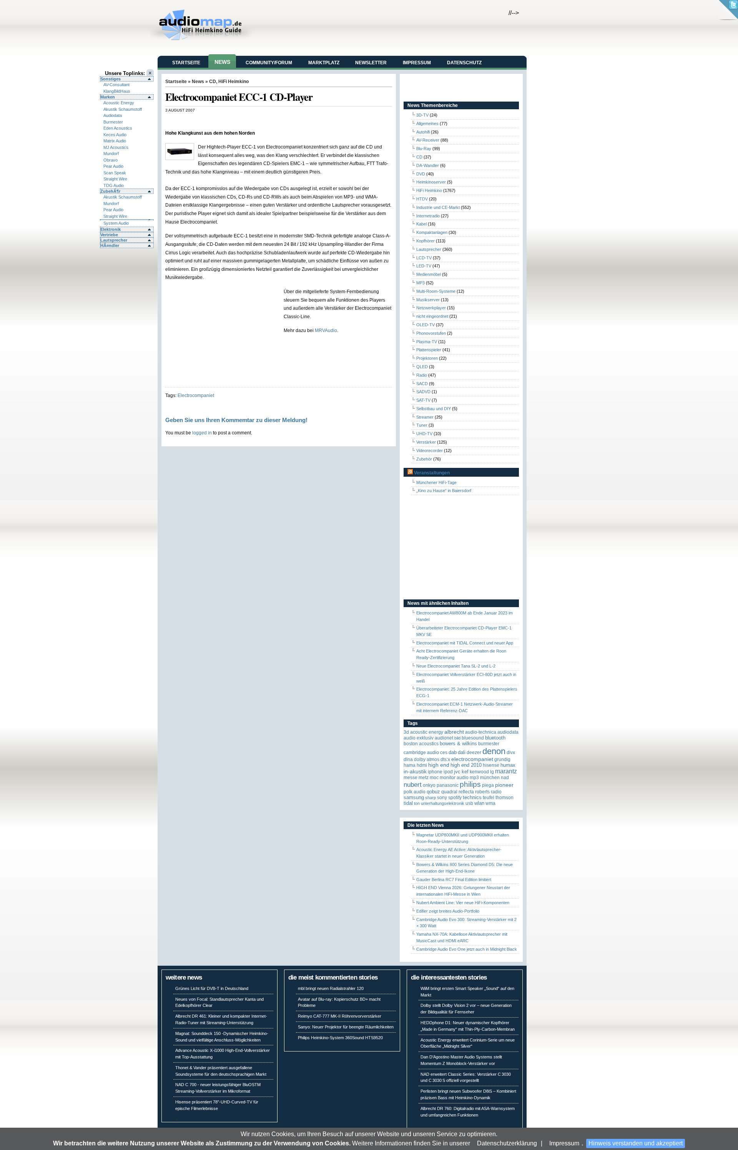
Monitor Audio (454, 777)
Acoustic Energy (118, 102)
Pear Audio (113, 166)
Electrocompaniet (196, 395)
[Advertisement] (255, 121)
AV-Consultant (116, 84)
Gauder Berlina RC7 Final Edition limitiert (453, 879)
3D (406, 732)
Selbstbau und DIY (433, 408)
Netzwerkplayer (431, 307)
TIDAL (408, 803)
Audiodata (112, 115)
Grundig (502, 759)
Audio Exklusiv (419, 738)
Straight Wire (115, 179)
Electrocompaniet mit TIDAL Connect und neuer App (464, 643)
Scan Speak (114, 172)
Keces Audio (114, 134)
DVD (420, 174)
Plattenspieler (428, 349)
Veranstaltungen (432, 473)
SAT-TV (423, 400)
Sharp (430, 797)
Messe (410, 777)
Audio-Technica (480, 732)
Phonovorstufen (431, 333)
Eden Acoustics (117, 128)
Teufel (488, 797)
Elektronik (110, 229)
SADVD (423, 391)
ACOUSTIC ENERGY (426, 732)
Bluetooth (495, 738)
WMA (490, 803)
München (490, 777)
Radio (421, 375)
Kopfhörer (425, 241)
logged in (202, 432)
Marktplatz (323, 62)
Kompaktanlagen (431, 232)
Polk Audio (415, 791)
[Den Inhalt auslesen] (410, 473)
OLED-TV (425, 324)
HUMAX (507, 765)
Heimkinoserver (431, 182)
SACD (422, 383)
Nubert (413, 784)
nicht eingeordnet (432, 316)
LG (492, 771)
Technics (472, 797)
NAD (505, 777)
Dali (461, 752)
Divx (511, 752)
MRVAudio (326, 330)
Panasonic (448, 785)
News (222, 62)
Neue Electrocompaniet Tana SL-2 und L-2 (455, 666)
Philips (470, 784)
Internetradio (428, 216)
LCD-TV (424, 257)
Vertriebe (109, 234)
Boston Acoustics (421, 743)
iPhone (435, 771)
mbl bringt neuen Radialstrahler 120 (331, 988)
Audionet (444, 738)
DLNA (408, 759)
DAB (453, 752)
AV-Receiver (427, 140)
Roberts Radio (488, 791)
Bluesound (473, 738)
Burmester (113, 122)
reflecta (466, 791)
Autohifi (423, 132)
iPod (448, 771)
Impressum (564, 1143)
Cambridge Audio (421, 752)
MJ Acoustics (115, 147)
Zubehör (424, 459)
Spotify (455, 797)
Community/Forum (269, 62)
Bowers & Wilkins (458, 743)
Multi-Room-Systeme (435, 291)
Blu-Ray (423, 148)
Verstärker (426, 442)
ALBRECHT (454, 732)
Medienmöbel (428, 274)
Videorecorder (429, 450)
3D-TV (422, 115)
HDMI (422, 765)
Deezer (474, 752)
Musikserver (428, 299)
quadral (449, 791)
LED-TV (423, 266)
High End (438, 765)
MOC (434, 777)
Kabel (421, 224)
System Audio (116, 223)
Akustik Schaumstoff (122, 109)
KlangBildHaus (116, 91)
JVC (457, 771)
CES (443, 752)
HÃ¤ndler (109, 245)
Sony (442, 797)
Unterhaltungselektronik (442, 803)
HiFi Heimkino (233, 81)
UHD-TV (424, 433)
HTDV (422, 199)
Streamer (425, 417)
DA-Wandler (427, 165)
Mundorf (111, 153)
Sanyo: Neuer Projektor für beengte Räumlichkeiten (346, 1027)
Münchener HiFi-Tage (436, 482)
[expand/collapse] (127, 219)
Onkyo (429, 785)
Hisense (491, 765)
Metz (424, 777)
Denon (493, 751)
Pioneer (504, 785)
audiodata (508, 732)
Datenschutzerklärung (507, 1143)
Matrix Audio (114, 141)
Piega (488, 785)
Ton (417, 803)
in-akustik (415, 771)
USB (469, 803)
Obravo (110, 160)
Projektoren (427, 358)
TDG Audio (113, 185)
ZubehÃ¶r (110, 191)
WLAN (479, 803)
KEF (465, 771)
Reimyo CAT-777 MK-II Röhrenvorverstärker (339, 1016)
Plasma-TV (426, 341)
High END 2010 (466, 765)
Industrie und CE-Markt (438, 207)
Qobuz (433, 791)
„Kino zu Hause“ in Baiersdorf (443, 490)
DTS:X (445, 759)
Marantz (506, 771)
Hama (410, 765)
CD (212, 81)
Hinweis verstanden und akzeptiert (635, 1143)
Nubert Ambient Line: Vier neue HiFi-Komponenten (462, 902)
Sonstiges (110, 79)
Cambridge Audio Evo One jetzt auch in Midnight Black (466, 949)
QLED (422, 366)
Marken (107, 97)
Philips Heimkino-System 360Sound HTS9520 (340, 1037)
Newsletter (371, 62)
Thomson (504, 797)
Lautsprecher (113, 240)
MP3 (420, 282)
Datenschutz (464, 62)
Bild (457, 738)
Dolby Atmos (426, 759)
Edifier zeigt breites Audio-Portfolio (447, 911)
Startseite (186, 62)
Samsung (414, 797)
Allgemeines (427, 123)
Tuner (421, 425)
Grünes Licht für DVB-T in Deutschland (211, 988)
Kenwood (479, 771)
